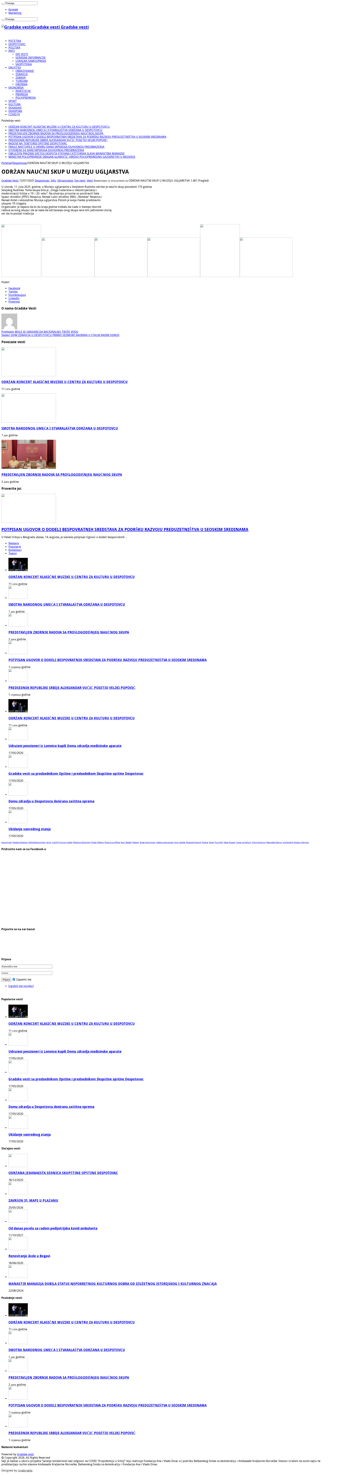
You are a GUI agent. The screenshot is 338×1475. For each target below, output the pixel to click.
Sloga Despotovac (147, 842)
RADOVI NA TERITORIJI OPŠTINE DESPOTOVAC (37, 143)
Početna (6, 163)
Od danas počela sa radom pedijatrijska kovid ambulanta (52, 1228)
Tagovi (12, 553)
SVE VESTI (21, 54)
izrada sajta (25, 1470)
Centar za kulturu (243, 842)
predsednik (288, 842)
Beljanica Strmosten (82, 842)
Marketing (14, 13)
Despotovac (19, 163)
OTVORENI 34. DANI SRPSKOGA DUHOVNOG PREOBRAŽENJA (46, 150)
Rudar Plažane (97, 842)
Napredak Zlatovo (274, 842)
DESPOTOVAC (17, 44)
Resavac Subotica (301, 842)
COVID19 (14, 114)
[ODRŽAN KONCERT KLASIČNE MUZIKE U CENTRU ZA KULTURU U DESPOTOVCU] (18, 711)
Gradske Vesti (10, 180)
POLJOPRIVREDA (25, 97)
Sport (48, 842)
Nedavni (13, 543)
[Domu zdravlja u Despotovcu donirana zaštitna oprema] (18, 794)
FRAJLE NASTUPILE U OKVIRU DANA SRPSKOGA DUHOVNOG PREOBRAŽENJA (56, 147)
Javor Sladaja (126, 842)
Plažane (135, 842)
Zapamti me (23, 979)
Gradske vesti (25, 1454)
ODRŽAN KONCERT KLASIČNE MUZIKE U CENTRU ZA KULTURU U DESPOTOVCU (59, 126)
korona (63, 842)
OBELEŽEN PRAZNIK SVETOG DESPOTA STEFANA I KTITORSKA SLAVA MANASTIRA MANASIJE (66, 153)
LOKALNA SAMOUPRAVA (30, 61)
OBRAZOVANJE (24, 71)
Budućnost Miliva (112, 842)
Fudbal (69, 842)
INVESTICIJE (23, 91)
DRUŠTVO (14, 67)
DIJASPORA (15, 111)
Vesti (90, 180)
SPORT (12, 101)
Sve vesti (79, 180)
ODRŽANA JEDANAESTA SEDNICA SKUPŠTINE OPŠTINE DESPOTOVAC (63, 1173)
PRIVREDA (21, 94)
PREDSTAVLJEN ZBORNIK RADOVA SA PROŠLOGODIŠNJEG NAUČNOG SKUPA (55, 133)
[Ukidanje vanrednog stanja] (18, 822)
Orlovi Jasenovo (259, 842)
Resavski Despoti (193, 842)
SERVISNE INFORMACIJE (30, 57)
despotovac (6, 842)
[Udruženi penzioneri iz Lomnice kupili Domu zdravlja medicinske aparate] (18, 739)
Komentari (15, 550)
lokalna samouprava (164, 842)
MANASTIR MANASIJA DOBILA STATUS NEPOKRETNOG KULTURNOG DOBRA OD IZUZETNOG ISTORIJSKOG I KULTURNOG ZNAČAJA (112, 1284)
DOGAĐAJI (14, 107)
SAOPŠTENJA (23, 64)
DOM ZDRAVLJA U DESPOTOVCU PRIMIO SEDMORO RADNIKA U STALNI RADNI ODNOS (60, 335)
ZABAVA (20, 77)
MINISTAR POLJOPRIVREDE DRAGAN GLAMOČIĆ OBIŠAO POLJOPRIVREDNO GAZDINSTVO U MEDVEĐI (71, 157)
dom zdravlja (179, 842)
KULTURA (14, 104)
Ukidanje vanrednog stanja (29, 829)
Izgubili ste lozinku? (21, 986)
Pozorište (218, 842)
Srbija (211, 842)
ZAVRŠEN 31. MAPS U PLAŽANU (33, 1200)
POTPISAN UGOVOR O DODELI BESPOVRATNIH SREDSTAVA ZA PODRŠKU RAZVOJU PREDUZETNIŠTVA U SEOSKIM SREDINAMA (87, 136)
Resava (205, 842)
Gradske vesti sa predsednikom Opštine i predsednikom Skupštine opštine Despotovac (75, 774)
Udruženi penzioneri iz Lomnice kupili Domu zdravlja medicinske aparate (64, 746)
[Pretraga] (2, 4)
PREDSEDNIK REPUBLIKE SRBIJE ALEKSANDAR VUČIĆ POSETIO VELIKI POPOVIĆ (58, 140)
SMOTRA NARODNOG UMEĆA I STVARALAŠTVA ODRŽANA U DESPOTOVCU (55, 130)
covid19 (55, 842)
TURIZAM (21, 81)
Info (53, 180)
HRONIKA (21, 84)
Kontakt (13, 9)
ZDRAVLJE (21, 74)
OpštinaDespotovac (37, 842)
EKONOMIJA (16, 87)
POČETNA (14, 41)
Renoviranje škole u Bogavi (29, 1256)
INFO (11, 51)
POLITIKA (14, 47)
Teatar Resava (229, 842)
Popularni (14, 546)
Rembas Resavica (19, 842)
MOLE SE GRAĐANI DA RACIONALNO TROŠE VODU (39, 331)
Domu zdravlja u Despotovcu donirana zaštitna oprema (51, 801)
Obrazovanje (65, 180)
